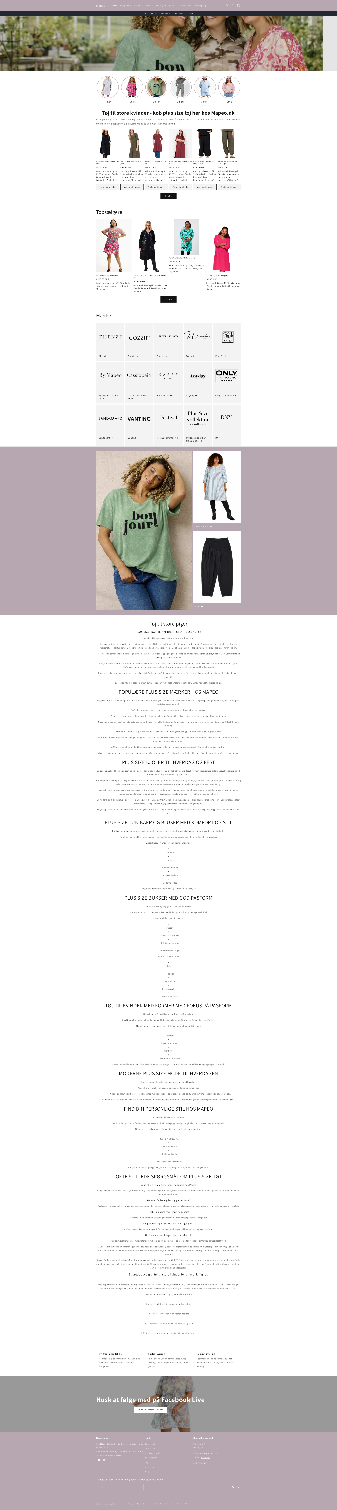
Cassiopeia (160, 657)
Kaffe (113, 747)
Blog (146, 1472)
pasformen (172, 803)
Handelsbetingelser (153, 1453)
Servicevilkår (153, 1504)
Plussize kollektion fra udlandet (196, 439)
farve (188, 673)
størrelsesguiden (185, 1206)
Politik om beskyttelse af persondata (133, 1504)
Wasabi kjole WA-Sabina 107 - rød (156, 162)
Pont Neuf (220, 356)
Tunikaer (116, 831)
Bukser (180, 101)
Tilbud (196, 606)
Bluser (156, 101)
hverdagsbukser (169, 989)
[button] (125, 5)
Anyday (190, 395)
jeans (191, 1323)
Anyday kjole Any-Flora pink (107, 276)
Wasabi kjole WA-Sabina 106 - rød (180, 162)
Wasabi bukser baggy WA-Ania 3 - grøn (228, 162)
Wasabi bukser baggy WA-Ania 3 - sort (203, 162)
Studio (160, 356)
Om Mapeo (149, 1467)
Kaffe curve (163, 395)
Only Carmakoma (224, 395)
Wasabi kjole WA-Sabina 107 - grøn (131, 162)
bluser (127, 831)
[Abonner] (140, 1487)
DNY (217, 437)
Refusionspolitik (152, 1458)
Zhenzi (102, 356)
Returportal (150, 1444)
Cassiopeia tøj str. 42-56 (139, 397)
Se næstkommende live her (150, 1409)
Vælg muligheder (108, 187)
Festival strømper (166, 437)
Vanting (132, 437)
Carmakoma (232, 653)
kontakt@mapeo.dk (207, 1453)
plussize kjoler (129, 653)
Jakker (205, 101)
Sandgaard (104, 437)
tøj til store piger (138, 1260)
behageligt (142, 673)
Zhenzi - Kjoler (201, 526)
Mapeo (103, 1504)
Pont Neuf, (175, 1284)
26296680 (205, 1457)
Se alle (168, 196)
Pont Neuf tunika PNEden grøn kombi (183, 258)
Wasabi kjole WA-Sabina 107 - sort (107, 162)
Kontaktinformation (167, 1504)
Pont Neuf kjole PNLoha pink (216, 276)
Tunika (132, 101)
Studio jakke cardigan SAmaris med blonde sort (149, 277)
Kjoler (108, 101)
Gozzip (131, 356)
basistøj (191, 1082)
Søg (146, 1462)
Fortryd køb (150, 1448)
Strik (229, 101)
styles (193, 888)
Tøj (143, 647)
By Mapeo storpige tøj (108, 397)
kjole (106, 770)
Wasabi (190, 356)
